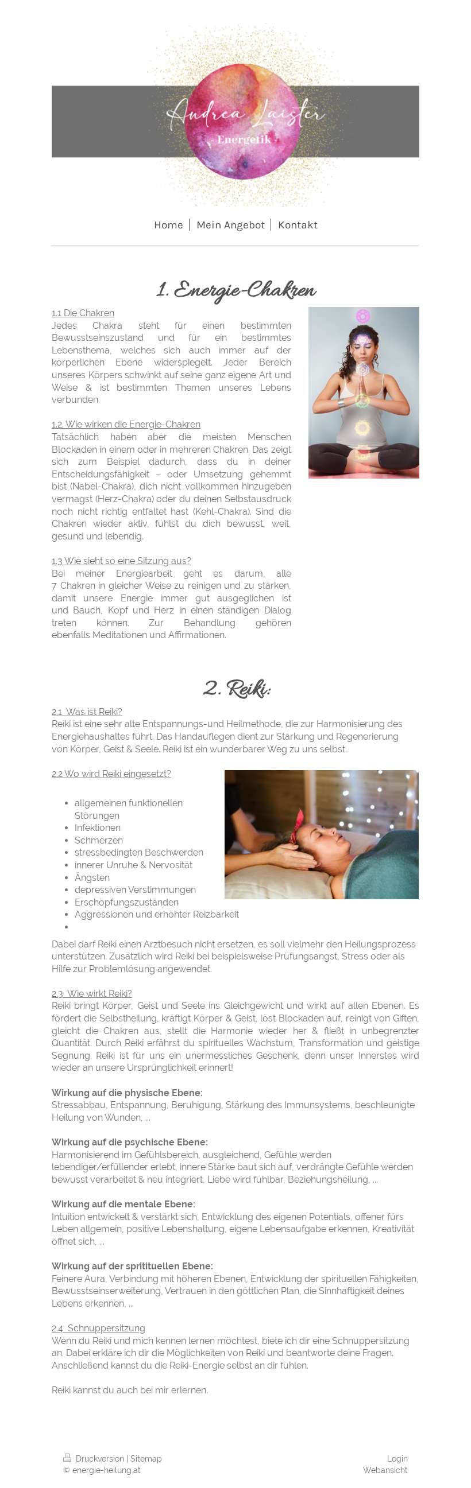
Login (397, 1458)
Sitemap (146, 1458)
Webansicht (385, 1470)
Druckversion (100, 1458)
